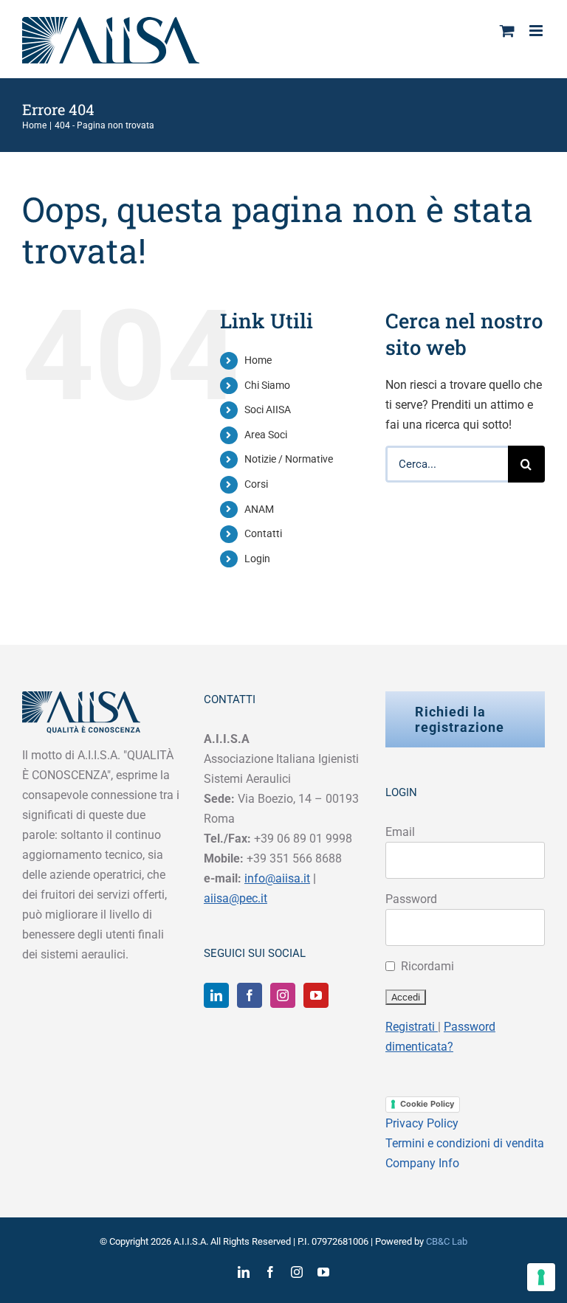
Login (257, 558)
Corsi (256, 484)
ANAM (259, 509)
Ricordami (427, 966)
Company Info (422, 1163)
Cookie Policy (427, 1104)
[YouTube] (316, 995)
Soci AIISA (267, 409)
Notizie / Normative (288, 459)
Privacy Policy (421, 1123)
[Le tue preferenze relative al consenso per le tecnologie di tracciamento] (541, 1277)
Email (400, 832)
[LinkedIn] (216, 995)
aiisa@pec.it (235, 898)
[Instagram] (282, 995)
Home (258, 360)
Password (411, 899)
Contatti (263, 533)
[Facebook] (249, 995)
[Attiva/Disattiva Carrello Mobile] (507, 30)
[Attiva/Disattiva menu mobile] (537, 30)
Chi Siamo (267, 385)
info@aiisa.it (277, 878)
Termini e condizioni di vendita (464, 1143)
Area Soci (265, 434)
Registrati (411, 1027)
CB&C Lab (446, 1241)
